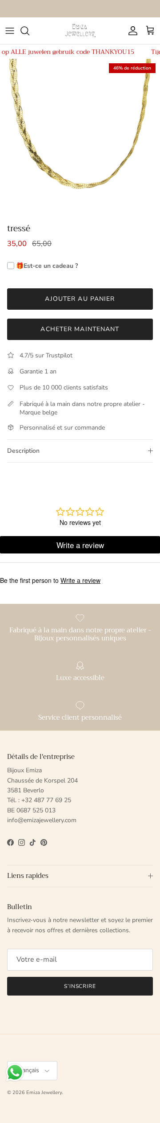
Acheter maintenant (79, 329)
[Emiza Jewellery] (80, 31)
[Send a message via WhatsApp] (14, 1072)
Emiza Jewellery (44, 1092)
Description (23, 451)
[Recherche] (29, 31)
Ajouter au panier (80, 299)
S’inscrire (80, 986)
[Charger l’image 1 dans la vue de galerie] (80, 139)
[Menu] (10, 31)
